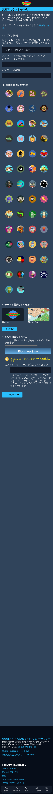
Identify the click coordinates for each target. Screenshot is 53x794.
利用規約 (25, 751)
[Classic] (13, 314)
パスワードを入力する (13, 59)
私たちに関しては (10, 772)
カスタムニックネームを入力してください (26, 364)
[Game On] (39, 314)
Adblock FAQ (31, 755)
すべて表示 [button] (10, 329)
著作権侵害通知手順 (27, 747)
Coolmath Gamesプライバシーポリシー (26, 738)
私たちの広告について (12, 755)
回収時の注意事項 (10, 751)
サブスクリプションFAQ (13, 779)
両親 (4, 776)
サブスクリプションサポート (15, 783)
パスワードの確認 (11, 70)
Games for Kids (9, 768)
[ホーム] (26, 3)
